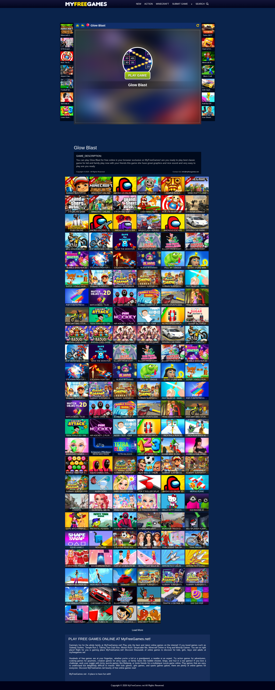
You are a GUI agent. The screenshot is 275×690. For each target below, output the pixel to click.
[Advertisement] (137, 15)
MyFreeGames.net (136, 685)
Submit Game (180, 4)
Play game (137, 75)
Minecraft (162, 4)
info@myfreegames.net (190, 172)
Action (148, 4)
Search (202, 4)
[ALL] (191, 4)
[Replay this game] (197, 25)
